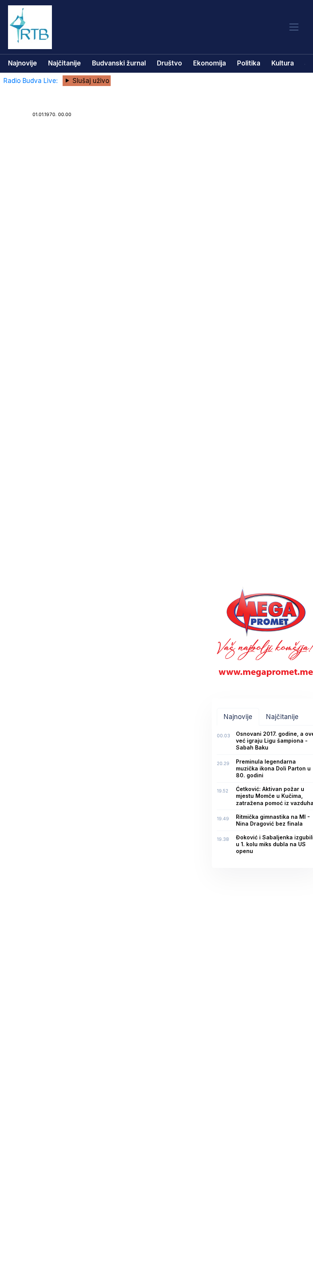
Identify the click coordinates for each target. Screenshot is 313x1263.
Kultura (282, 63)
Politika (248, 63)
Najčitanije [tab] (282, 717)
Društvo (169, 63)
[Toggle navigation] (294, 27)
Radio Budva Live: (31, 81)
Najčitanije (64, 63)
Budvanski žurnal (119, 63)
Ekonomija (209, 63)
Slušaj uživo (90, 81)
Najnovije (22, 63)
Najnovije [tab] (238, 717)
